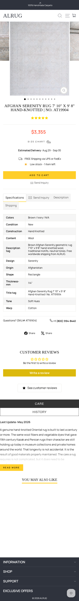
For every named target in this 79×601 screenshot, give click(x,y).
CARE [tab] (39, 404)
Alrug (12, 16)
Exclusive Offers (18, 591)
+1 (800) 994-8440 (64, 321)
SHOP (7, 571)
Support (10, 581)
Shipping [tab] (11, 205)
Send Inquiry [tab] (41, 197)
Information (14, 562)
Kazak (20, 439)
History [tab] (40, 412)
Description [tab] (61, 197)
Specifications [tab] (15, 197)
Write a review (40, 373)
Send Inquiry (41, 182)
